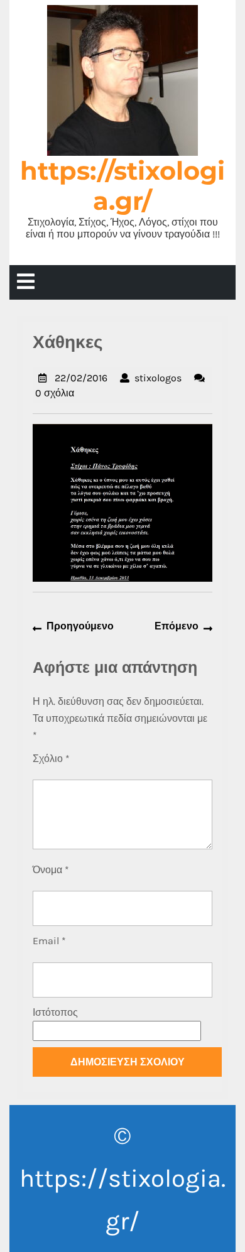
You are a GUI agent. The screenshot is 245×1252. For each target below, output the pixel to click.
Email (49, 941)
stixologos (158, 378)
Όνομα (51, 870)
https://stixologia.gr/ (122, 185)
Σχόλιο (51, 759)
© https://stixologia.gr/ (122, 1178)
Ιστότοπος (55, 1012)
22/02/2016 (81, 378)
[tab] (26, 282)
